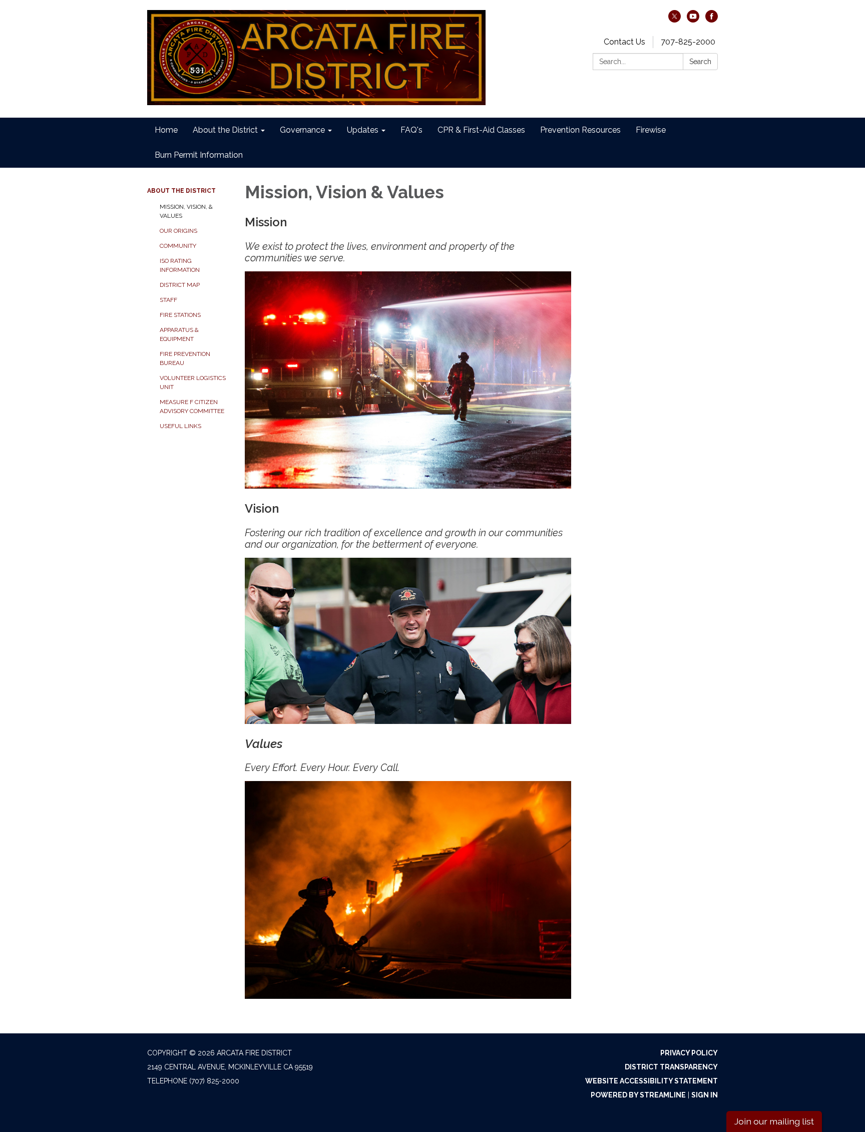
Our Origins (178, 230)
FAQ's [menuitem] (411, 130)
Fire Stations (180, 314)
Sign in (704, 1095)
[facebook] (711, 20)
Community (178, 245)
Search (700, 62)
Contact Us (624, 42)
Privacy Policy (689, 1053)
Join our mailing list (774, 1121)
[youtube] (693, 20)
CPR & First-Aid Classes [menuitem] (481, 130)
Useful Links (180, 426)
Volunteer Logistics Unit (193, 382)
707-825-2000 (688, 42)
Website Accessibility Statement (651, 1081)
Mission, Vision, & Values (186, 211)
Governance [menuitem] (302, 130)
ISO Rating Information (180, 265)
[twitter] (674, 20)
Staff (168, 299)
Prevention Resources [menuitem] (580, 130)
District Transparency (671, 1067)
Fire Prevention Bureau (185, 358)
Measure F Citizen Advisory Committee (192, 407)
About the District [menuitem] (225, 130)
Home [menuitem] (166, 130)
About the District (181, 190)
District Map (180, 284)
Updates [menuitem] (362, 130)
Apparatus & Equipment (179, 334)
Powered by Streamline (638, 1095)
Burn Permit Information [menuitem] (199, 155)
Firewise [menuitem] (651, 130)
